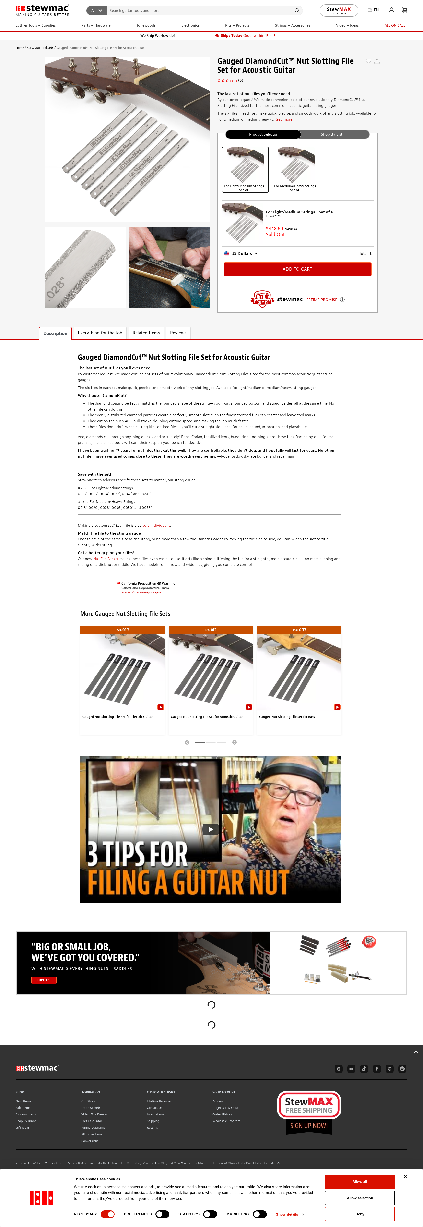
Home (20, 48)
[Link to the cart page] (404, 10)
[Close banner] (405, 1176)
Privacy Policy (76, 1163)
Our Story (88, 1101)
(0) (240, 80)
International (156, 1114)
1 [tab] (200, 743)
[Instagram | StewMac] (338, 1070)
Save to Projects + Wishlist (369, 61)
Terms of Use (54, 1163)
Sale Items (23, 1108)
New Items (23, 1101)
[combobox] (194, 10)
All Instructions (91, 1134)
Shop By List (331, 134)
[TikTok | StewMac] (363, 1070)
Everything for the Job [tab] (100, 333)
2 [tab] (211, 743)
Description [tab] (55, 333)
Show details (287, 1214)
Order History (222, 1114)
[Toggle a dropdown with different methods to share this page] (377, 61)
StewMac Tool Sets (40, 48)
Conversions (89, 1141)
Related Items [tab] (146, 333)
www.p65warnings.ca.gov (141, 592)
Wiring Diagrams (93, 1128)
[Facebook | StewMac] (376, 1070)
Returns (152, 1128)
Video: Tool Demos (94, 1114)
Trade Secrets (91, 1108)
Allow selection (360, 1198)
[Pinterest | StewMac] (389, 1070)
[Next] (234, 742)
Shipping (153, 1121)
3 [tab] (221, 743)
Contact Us (154, 1108)
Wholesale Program (226, 1121)
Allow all (359, 1182)
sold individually (156, 525)
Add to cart (298, 269)
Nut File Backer (105, 558)
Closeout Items (26, 1114)
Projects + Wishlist (225, 1108)
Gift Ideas (23, 1128)
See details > (342, 299)
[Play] (210, 829)
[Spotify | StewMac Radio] (401, 1070)
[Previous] (187, 742)
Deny (359, 1214)
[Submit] (297, 10)
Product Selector (263, 134)
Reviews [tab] (178, 333)
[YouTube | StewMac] (350, 1070)
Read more (283, 119)
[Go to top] (416, 1051)
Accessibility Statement (106, 1163)
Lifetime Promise (159, 1101)
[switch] (162, 1214)
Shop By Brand (26, 1121)
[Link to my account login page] (391, 10)
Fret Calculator (91, 1121)
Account (218, 1101)
